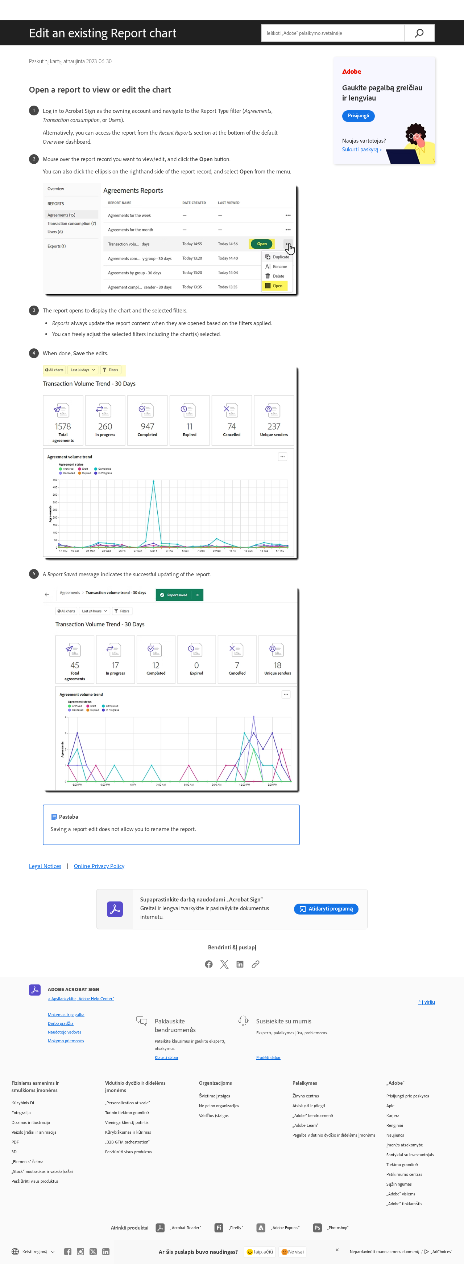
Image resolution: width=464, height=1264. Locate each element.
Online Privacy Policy (99, 866)
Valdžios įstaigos (214, 1115)
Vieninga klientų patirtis (127, 1122)
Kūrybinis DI (23, 1102)
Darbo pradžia (61, 1023)
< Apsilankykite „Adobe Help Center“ (81, 998)
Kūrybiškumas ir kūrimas (128, 1132)
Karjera (392, 1115)
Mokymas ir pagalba (66, 1014)
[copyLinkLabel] (255, 966)
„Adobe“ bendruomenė (313, 1115)
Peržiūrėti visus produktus (35, 1181)
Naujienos (395, 1135)
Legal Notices (45, 866)
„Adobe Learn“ (305, 1125)
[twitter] (93, 1251)
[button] (32, 1252)
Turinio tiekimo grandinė (127, 1112)
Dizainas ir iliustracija (31, 1122)
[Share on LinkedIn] (240, 966)
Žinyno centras (306, 1096)
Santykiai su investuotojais (410, 1154)
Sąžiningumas (399, 1184)
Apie (390, 1105)
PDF (15, 1142)
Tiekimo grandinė (402, 1164)
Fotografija (21, 1112)
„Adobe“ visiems (400, 1193)
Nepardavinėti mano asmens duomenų (384, 1251)
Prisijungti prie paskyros (407, 1096)
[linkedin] (105, 1251)
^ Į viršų (426, 1002)
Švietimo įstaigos (214, 1096)
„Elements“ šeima (28, 1161)
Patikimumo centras (404, 1174)
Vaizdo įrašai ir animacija (34, 1132)
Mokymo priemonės (66, 1040)
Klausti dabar (166, 1057)
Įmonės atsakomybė (404, 1145)
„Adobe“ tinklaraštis (404, 1203)
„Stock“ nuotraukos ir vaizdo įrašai (42, 1171)
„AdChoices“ (441, 1251)
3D (14, 1151)
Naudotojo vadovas (65, 1032)
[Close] (337, 1250)
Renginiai (394, 1125)
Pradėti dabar (268, 1057)
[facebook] (67, 1251)
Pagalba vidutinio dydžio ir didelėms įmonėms (328, 1135)
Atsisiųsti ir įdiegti (309, 1105)
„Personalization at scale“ (127, 1102)
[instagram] (80, 1251)
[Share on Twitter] (224, 966)
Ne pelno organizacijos (219, 1105)
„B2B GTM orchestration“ (127, 1142)
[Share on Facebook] (208, 966)
